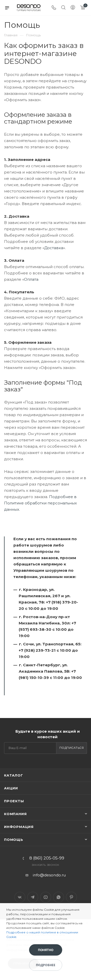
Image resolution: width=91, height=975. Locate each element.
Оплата (31, 279)
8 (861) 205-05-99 (46, 858)
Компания (15, 814)
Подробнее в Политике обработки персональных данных (40, 503)
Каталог (13, 775)
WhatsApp (58, 897)
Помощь (13, 840)
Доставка (53, 247)
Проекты (14, 801)
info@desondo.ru (49, 875)
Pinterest (71, 897)
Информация (19, 827)
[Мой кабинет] (73, 8)
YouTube (45, 897)
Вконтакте (19, 897)
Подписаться (71, 748)
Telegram (32, 897)
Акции (11, 788)
